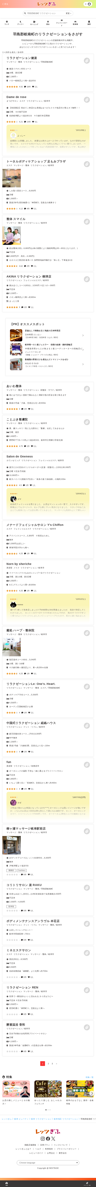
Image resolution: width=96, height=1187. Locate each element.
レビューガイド (36, 1153)
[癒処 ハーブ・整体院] (11, 647)
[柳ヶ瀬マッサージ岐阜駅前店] (11, 845)
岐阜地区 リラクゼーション (66, 1119)
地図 (7, 1185)
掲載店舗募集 (30, 1145)
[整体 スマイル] (11, 235)
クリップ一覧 (87, 1185)
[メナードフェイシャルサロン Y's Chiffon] (48, 539)
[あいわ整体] (48, 398)
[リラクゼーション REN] (48, 1001)
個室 (89, 24)
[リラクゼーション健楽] (48, 72)
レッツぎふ (7, 1119)
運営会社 (63, 1153)
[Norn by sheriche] (48, 592)
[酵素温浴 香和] (48, 1038)
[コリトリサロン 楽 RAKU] (48, 898)
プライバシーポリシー (67, 1149)
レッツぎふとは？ (23, 1149)
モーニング (34, 24)
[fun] (48, 790)
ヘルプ (38, 1149)
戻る (6, 4)
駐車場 (75, 24)
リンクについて (61, 1145)
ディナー (20, 24)
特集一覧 (90, 1077)
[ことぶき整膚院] (48, 433)
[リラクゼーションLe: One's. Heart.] (48, 698)
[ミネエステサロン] (48, 964)
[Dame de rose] (48, 124)
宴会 (48, 24)
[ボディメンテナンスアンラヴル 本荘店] (48, 931)
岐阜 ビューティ (21, 1119)
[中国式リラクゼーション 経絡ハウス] (48, 738)
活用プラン (45, 1145)
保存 (87, 61)
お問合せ (51, 1153)
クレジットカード (61, 24)
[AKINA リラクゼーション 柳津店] (48, 292)
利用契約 (49, 1149)
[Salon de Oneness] (48, 485)
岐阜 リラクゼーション (41, 1119)
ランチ (6, 24)
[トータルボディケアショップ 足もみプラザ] (11, 178)
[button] (92, 1094)
